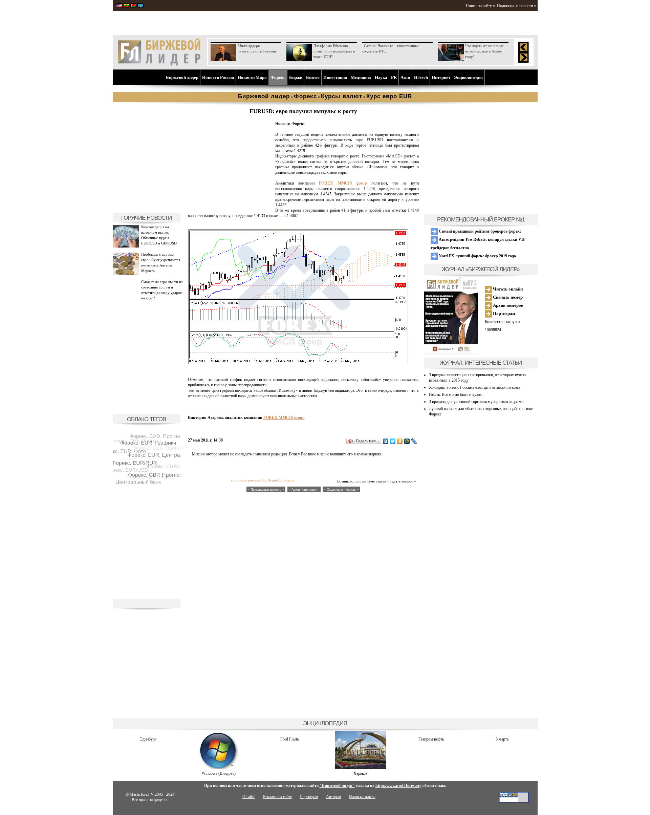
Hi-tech (421, 77)
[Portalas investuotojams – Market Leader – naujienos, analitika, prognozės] (126, 6)
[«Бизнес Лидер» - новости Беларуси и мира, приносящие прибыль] (133, 6)
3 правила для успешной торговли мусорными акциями (476, 401)
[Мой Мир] (407, 441)
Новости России (218, 77)
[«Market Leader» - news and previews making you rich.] (119, 6)
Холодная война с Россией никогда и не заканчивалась (474, 387)
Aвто (405, 77)
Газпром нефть (431, 739)
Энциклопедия (468, 77)
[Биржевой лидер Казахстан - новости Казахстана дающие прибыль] (140, 6)
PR (394, 77)
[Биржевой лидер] (159, 64)
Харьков (360, 773)
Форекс (277, 77)
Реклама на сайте (277, 796)
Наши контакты (362, 796)
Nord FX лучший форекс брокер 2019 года (477, 256)
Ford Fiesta (289, 739)
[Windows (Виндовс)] (218, 768)
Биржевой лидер (182, 77)
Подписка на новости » (516, 5)
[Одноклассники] (400, 441)
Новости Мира (252, 77)
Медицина (361, 77)
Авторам (333, 796)
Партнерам (503, 313)
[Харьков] (360, 768)
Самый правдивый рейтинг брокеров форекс (479, 231)
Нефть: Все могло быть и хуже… (457, 394)
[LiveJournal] (414, 441)
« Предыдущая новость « (266, 489)
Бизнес (313, 77)
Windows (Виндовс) (219, 773)
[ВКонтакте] (385, 441)
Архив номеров (507, 305)
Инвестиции (335, 77)
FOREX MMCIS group (343, 183)
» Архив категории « (304, 489)
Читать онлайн (507, 289)
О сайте (248, 796)
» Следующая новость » (341, 489)
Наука (381, 77)
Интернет (441, 77)
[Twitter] (392, 441)
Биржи (295, 77)
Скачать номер (507, 297)
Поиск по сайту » (480, 5)
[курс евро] (230, 205)
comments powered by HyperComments (262, 480)
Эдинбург (148, 739)
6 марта (502, 739)
